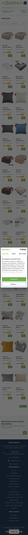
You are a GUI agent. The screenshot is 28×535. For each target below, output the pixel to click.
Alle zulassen (14, 279)
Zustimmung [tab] (5, 253)
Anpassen (13, 284)
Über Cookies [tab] (22, 253)
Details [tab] (14, 253)
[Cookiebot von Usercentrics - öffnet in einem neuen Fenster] (20, 250)
